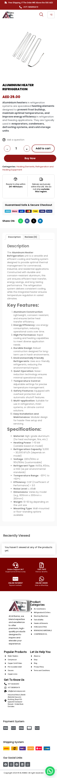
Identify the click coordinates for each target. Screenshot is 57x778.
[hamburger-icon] (51, 15)
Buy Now (30, 158)
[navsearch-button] (41, 15)
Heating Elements (25, 166)
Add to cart (43, 148)
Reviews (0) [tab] (31, 237)
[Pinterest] (16, 764)
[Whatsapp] (27, 764)
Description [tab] (14, 237)
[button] (20, 221)
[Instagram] (11, 764)
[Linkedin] (22, 764)
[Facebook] (5, 764)
